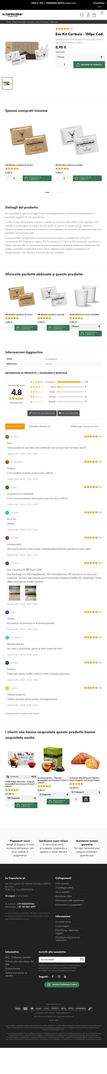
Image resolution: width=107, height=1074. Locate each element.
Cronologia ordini (64, 887)
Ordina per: (77, 426)
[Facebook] (52, 977)
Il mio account (62, 883)
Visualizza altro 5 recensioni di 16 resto (22, 713)
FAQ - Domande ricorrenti (18, 957)
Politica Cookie (12, 968)
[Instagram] (59, 977)
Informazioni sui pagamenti (68, 905)
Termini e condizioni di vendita (16, 974)
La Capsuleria (51, 359)
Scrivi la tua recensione (43, 413)
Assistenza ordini (63, 896)
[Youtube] (65, 977)
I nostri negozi (62, 926)
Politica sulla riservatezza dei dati (19, 963)
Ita (99, 7)
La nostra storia (63, 922)
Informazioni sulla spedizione (69, 900)
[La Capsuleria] (27, 15)
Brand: (10, 359)
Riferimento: (12, 364)
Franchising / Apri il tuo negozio (66, 931)
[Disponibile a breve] (86, 799)
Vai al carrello (62, 892)
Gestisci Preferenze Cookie (64, 984)
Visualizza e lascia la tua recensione (67, 939)
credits (56, 1020)
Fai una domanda (69, 413)
